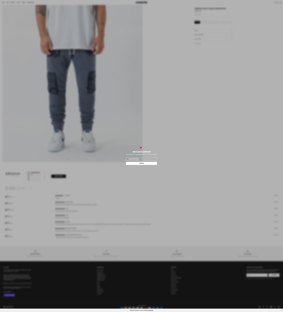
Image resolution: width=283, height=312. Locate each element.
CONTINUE (141, 163)
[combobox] (132, 159)
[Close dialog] (281, 310)
